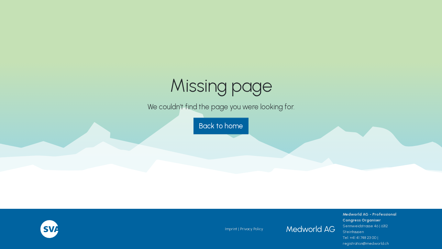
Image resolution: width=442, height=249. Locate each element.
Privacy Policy (251, 229)
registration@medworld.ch (366, 243)
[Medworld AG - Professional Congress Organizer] (310, 228)
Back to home (221, 126)
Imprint (231, 229)
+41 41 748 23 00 (363, 237)
